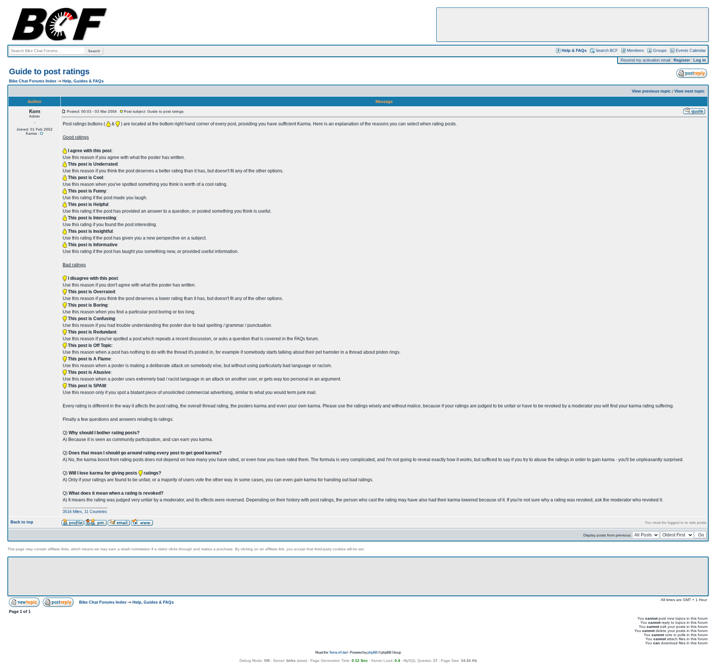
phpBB (372, 652)
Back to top (21, 522)
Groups (660, 50)
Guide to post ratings (49, 71)
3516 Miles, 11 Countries (85, 511)
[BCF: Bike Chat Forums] (59, 39)
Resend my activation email (645, 60)
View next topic (689, 91)
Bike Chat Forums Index (32, 81)
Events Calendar (691, 50)
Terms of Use (338, 652)
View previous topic (651, 91)
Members (635, 50)
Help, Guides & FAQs (83, 81)
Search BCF (607, 50)
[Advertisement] (572, 24)
